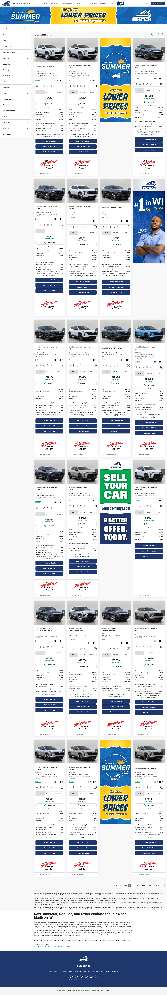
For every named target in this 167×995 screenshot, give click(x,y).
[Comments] (62, 86)
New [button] (45, 4)
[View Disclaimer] (51, 86)
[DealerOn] (60, 990)
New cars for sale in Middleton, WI (64, 946)
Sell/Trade (87, 971)
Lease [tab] (59, 92)
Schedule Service (158, 3)
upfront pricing (83, 928)
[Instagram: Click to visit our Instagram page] (85, 978)
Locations (103, 4)
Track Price (51, 104)
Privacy (85, 990)
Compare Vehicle (44, 173)
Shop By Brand (67, 4)
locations (36, 936)
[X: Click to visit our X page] (95, 978)
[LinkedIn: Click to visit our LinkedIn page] (75, 978)
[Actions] (61, 66)
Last (151, 885)
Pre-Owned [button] (54, 4)
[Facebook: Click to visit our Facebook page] (70, 978)
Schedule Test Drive (49, 147)
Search (157, 28)
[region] (49, 123)
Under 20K (78, 971)
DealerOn (79, 990)
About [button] (113, 4)
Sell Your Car (80, 4)
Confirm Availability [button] (49, 141)
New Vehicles (53, 971)
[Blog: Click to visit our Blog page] (80, 978)
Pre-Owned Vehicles (66, 971)
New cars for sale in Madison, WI (43, 946)
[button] (63, 50)
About (107, 971)
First (119, 885)
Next (144, 885)
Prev (125, 885)
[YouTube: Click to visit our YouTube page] (90, 978)
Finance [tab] (49, 92)
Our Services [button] (92, 4)
